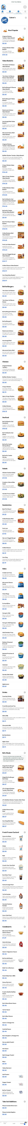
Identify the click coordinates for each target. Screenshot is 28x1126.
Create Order (18, 12)
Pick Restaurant (10, 12)
